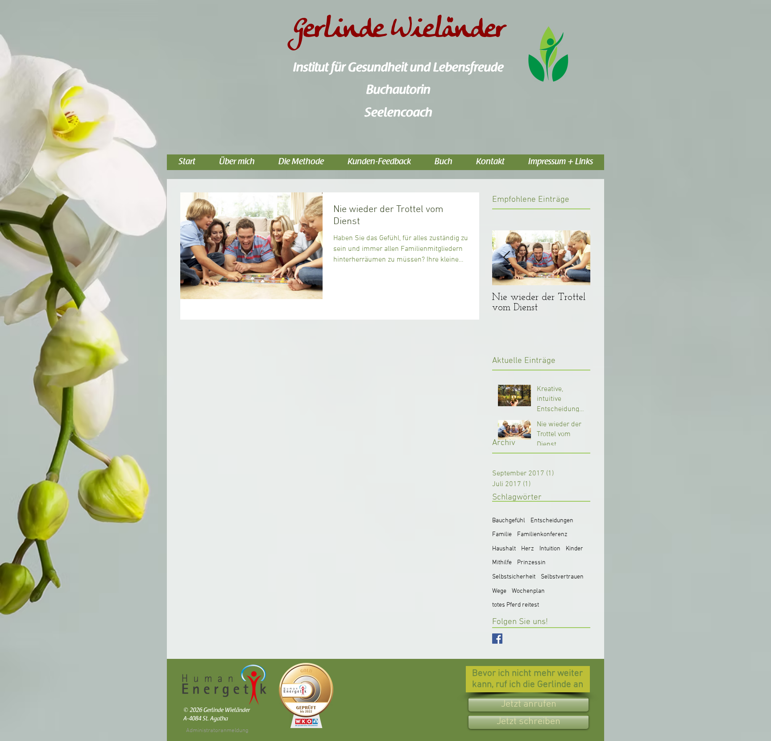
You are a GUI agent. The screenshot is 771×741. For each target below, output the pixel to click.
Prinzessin (531, 562)
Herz (527, 549)
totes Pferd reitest (515, 605)
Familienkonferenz (542, 534)
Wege (499, 591)
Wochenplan (528, 591)
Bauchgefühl (508, 521)
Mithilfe (502, 562)
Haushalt (504, 549)
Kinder (574, 549)
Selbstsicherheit (513, 577)
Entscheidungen (552, 521)
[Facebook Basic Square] (497, 638)
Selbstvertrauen (562, 577)
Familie (502, 534)
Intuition (549, 549)
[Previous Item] (506, 258)
